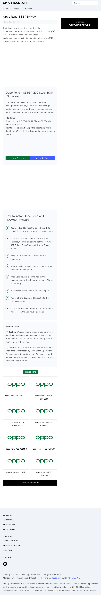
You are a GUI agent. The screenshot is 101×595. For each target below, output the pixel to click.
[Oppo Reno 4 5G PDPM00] (44, 445)
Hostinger (56, 578)
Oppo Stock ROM (14, 3)
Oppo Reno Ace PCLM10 (16, 449)
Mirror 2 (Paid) (42, 158)
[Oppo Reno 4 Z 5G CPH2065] (44, 469)
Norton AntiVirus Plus (43, 357)
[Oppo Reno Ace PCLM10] (16, 445)
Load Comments (29, 482)
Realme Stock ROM (11, 545)
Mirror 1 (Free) (18, 158)
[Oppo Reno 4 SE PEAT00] (16, 392)
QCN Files (7, 550)
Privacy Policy (9, 529)
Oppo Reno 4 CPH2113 (16, 472)
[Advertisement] (30, 64)
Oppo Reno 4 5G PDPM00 (44, 449)
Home (6, 22)
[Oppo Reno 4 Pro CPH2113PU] (16, 419)
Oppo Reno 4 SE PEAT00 (16, 395)
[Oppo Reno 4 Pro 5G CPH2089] (44, 392)
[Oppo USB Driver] (79, 27)
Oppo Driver (8, 519)
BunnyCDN (74, 578)
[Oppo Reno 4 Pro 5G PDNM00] (44, 419)
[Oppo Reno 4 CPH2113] (16, 469)
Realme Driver (9, 524)
